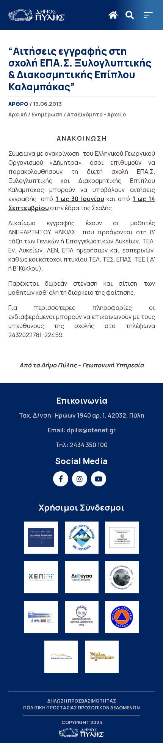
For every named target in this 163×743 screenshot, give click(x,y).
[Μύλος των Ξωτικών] (102, 657)
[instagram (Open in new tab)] (79, 478)
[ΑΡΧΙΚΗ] (113, 15)
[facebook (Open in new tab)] (60, 478)
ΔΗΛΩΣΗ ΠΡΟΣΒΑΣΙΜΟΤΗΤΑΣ (81, 701)
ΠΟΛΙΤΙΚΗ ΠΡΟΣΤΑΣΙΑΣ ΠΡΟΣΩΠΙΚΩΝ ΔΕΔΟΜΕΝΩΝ (81, 707)
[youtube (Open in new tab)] (98, 478)
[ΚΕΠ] (41, 577)
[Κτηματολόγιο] (61, 657)
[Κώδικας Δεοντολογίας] (122, 538)
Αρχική (17, 114)
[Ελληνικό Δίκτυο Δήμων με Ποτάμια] (82, 538)
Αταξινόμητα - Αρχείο (96, 114)
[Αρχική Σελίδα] (36, 15)
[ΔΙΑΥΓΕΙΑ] (82, 577)
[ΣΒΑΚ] (41, 617)
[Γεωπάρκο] (122, 577)
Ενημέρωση (47, 114)
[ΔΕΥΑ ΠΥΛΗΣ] (82, 617)
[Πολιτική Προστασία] (122, 617)
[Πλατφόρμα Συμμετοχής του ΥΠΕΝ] (41, 538)
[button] (148, 15)
